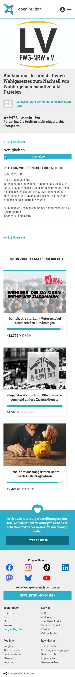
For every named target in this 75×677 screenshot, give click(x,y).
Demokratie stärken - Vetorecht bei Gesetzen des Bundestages (35, 320)
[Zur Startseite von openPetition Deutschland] (22, 9)
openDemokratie (51, 621)
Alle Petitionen (12, 650)
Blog (6, 621)
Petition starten (12, 654)
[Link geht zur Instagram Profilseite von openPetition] (28, 567)
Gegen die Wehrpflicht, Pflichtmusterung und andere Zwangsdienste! (34, 397)
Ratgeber (8, 646)
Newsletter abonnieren (37, 595)
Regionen (9, 662)
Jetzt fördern (37, 540)
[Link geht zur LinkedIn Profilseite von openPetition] (65, 567)
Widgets (46, 617)
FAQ (43, 613)
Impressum (48, 658)
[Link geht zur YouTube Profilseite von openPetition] (46, 577)
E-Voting (46, 629)
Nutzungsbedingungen (55, 650)
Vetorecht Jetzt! (50, 633)
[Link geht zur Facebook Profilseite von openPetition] (9, 567)
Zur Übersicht (16, 142)
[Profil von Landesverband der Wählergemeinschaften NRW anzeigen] (8, 105)
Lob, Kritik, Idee (13, 629)
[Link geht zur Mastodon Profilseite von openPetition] (9, 577)
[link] (69, 9)
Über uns (8, 613)
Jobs (6, 617)
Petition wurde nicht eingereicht (33, 168)
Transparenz (48, 646)
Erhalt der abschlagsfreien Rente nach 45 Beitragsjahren (34, 474)
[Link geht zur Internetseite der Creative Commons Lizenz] (5, 673)
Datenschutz (48, 654)
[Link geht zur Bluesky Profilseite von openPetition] (28, 577)
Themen (8, 658)
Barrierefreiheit (50, 662)
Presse (7, 625)
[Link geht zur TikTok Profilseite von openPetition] (46, 567)
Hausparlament (50, 625)
